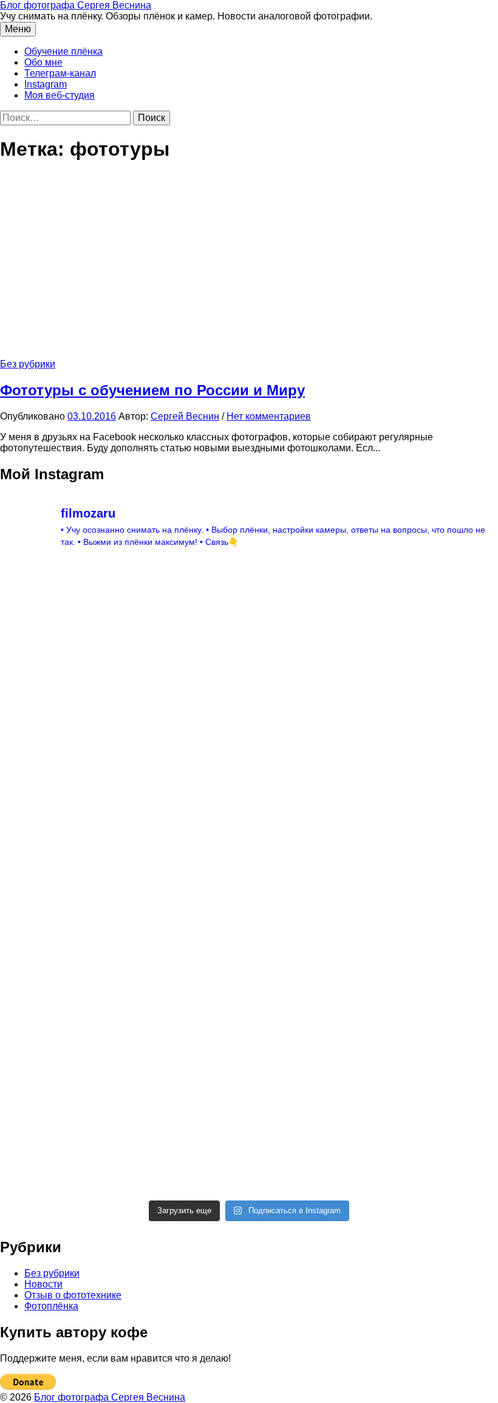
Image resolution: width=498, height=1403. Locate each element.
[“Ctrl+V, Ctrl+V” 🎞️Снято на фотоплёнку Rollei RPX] (312, 1004)
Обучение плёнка (63, 51)
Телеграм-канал (60, 73)
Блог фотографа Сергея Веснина (75, 5)
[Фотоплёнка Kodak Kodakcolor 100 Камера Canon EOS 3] (60, 626)
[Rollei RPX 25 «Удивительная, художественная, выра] (186, 878)
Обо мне (43, 62)
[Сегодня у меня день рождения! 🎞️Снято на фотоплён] (60, 1004)
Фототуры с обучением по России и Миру (152, 390)
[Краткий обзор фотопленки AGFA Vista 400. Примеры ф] (312, 1130)
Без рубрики (27, 364)
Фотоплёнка (51, 1306)
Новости (43, 1284)
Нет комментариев (269, 416)
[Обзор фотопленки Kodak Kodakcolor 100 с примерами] (60, 751)
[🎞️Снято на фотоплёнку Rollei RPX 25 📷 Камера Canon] (312, 878)
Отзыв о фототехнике (72, 1295)
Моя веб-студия (59, 95)
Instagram (45, 84)
